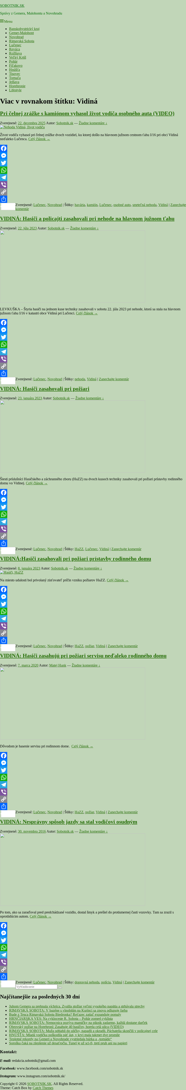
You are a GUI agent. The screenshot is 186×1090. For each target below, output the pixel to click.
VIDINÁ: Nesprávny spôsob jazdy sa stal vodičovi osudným (68, 822)
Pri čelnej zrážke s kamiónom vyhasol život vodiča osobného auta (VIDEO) (87, 113)
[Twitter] (93, 163)
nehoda (80, 379)
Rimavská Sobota (21, 41)
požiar (89, 646)
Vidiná (163, 205)
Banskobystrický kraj (24, 29)
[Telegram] (93, 177)
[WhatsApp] (93, 170)
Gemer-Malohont (21, 33)
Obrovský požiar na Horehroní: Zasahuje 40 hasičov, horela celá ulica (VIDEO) (66, 1027)
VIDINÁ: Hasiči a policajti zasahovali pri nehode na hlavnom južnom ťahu (87, 218)
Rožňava (15, 53)
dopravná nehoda (87, 982)
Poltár (13, 61)
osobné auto (122, 205)
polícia (106, 982)
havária (80, 205)
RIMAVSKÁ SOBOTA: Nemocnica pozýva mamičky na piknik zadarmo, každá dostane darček (78, 1023)
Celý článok (39, 139)
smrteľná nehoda (144, 205)
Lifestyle (15, 90)
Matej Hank (57, 665)
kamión (92, 205)
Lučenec (15, 45)
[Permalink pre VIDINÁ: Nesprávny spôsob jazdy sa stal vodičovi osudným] (72, 904)
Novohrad (16, 37)
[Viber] (93, 184)
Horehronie (17, 86)
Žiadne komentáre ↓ (93, 123)
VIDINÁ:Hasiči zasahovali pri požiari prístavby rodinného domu (75, 559)
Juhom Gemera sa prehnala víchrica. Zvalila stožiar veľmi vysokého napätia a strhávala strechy (77, 1006)
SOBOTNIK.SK (12, 5)
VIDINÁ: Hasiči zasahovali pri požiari (44, 389)
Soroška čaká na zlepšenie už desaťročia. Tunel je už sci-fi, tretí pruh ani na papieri (68, 1043)
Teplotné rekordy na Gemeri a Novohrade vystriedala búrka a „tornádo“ (60, 1039)
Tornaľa (15, 78)
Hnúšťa (14, 70)
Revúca (14, 49)
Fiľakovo (15, 65)
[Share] (93, 199)
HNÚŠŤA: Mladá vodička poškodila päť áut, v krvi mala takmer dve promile (64, 1035)
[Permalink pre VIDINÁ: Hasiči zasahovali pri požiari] (72, 471)
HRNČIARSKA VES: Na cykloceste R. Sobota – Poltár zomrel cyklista (61, 1018)
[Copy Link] (93, 192)
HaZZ (79, 549)
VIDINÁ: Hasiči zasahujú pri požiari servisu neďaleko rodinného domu (83, 656)
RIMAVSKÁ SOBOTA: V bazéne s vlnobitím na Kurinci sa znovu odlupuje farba (68, 1010)
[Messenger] (93, 155)
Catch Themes (43, 1088)
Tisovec (14, 74)
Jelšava (14, 82)
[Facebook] (93, 148)
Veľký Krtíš (17, 57)
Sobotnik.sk (64, 123)
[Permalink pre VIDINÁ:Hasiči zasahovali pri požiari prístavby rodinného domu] (11, 572)
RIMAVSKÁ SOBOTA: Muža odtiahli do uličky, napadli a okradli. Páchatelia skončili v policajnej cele (83, 1031)
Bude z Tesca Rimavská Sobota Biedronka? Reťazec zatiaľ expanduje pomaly (65, 1014)
